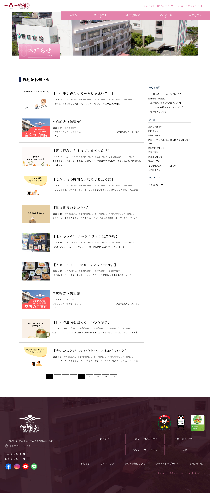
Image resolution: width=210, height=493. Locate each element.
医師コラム (153, 130)
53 (98, 376)
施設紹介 (104, 439)
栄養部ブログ (154, 169)
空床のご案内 (154, 161)
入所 (185, 450)
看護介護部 (153, 152)
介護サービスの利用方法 (145, 439)
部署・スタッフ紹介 (185, 439)
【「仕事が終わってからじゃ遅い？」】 (165, 94)
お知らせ (73, 16)
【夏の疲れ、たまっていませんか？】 (165, 102)
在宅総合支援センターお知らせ (162, 165)
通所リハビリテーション (145, 450)
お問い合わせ (195, 16)
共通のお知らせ (155, 135)
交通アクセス (166, 16)
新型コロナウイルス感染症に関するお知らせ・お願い (169, 141)
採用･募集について (133, 16)
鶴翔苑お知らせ (155, 156)
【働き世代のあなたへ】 (159, 111)
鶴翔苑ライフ (100, 16)
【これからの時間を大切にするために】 (166, 107)
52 (90, 376)
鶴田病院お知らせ (156, 147)
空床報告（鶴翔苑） (157, 98)
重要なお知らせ (155, 126)
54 (106, 376)
